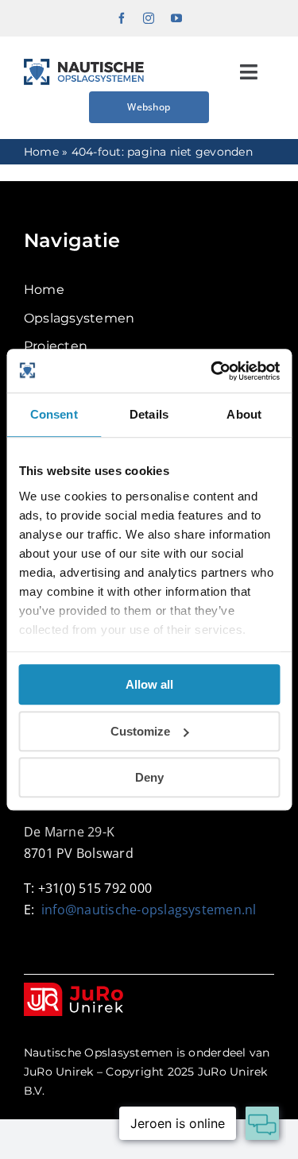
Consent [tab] (54, 414)
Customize (140, 731)
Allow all (149, 684)
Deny (149, 777)
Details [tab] (149, 414)
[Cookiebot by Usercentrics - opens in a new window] (212, 371)
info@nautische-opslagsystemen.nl (149, 909)
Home (41, 152)
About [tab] (243, 414)
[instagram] (148, 18)
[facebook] (121, 18)
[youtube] (176, 18)
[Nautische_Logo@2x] (84, 64)
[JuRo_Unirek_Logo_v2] (73, 988)
